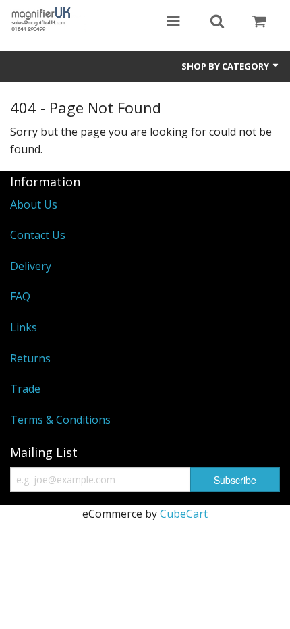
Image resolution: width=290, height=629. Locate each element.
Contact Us (37, 234)
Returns (30, 358)
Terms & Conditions (60, 419)
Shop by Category (226, 66)
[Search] (217, 22)
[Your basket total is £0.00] (259, 22)
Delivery (30, 265)
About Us (33, 204)
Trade (25, 388)
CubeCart (184, 513)
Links (23, 327)
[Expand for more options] (173, 22)
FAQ (20, 296)
